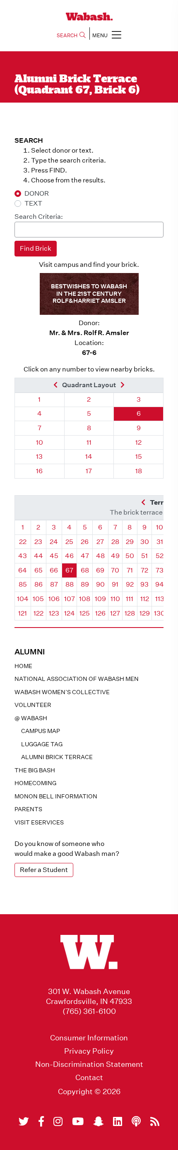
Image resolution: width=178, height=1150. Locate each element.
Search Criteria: (38, 216)
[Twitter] (24, 1121)
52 (160, 556)
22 (22, 542)
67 (69, 570)
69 (100, 570)
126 (100, 613)
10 (39, 442)
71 (130, 570)
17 (89, 471)
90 (100, 584)
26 (85, 542)
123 (54, 613)
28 (115, 542)
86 (38, 584)
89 (85, 584)
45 (54, 556)
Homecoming (35, 783)
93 (144, 584)
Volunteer (32, 705)
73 (160, 570)
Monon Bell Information (55, 796)
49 (115, 556)
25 (69, 542)
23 (38, 542)
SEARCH (67, 35)
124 (69, 613)
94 (159, 584)
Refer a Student (44, 870)
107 (69, 599)
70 (115, 570)
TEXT (33, 203)
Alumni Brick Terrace (57, 757)
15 (138, 456)
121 (22, 613)
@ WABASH (30, 718)
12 (138, 442)
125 (84, 613)
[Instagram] (58, 1121)
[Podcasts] (136, 1121)
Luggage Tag (42, 744)
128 (130, 613)
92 (130, 584)
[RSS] (154, 1121)
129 (145, 613)
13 (39, 456)
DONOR (36, 193)
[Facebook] (41, 1121)
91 (115, 584)
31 (159, 542)
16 (39, 471)
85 (23, 584)
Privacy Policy (89, 1051)
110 (115, 599)
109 (100, 599)
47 (85, 556)
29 (130, 542)
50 (129, 556)
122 (38, 613)
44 (38, 556)
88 (69, 584)
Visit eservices (39, 822)
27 (100, 542)
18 (138, 471)
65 (38, 570)
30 (144, 542)
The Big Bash (34, 770)
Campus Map (40, 731)
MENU (100, 35)
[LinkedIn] (117, 1121)
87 (54, 584)
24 (54, 542)
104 (23, 599)
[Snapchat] (98, 1121)
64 (22, 570)
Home (23, 666)
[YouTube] (78, 1121)
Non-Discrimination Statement (89, 1064)
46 (69, 556)
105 (38, 599)
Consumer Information (89, 1038)
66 (54, 570)
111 (129, 599)
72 (144, 570)
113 (159, 599)
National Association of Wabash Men (76, 679)
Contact (89, 1077)
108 (84, 599)
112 (144, 599)
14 (88, 456)
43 (22, 556)
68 (85, 570)
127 (115, 613)
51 (144, 556)
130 (159, 613)
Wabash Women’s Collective (62, 692)
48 (100, 556)
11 (89, 442)
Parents (28, 809)
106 (54, 599)
